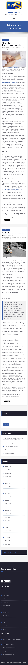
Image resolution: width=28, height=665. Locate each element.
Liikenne (4, 608)
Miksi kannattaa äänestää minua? (11, 446)
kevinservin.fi (5, 47)
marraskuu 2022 (8, 480)
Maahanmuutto (6, 615)
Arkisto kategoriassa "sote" (15, 28)
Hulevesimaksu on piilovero (10, 443)
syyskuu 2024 (8, 469)
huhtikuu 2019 (8, 523)
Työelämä (5, 625)
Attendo (24, 237)
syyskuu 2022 (8, 486)
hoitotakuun (14, 82)
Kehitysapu (5, 598)
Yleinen (4, 629)
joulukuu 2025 (8, 466)
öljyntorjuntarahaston (11, 196)
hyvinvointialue (10, 49)
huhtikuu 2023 (8, 473)
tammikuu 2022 (8, 496)
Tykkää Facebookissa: (9, 552)
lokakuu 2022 (7, 483)
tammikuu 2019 (8, 530)
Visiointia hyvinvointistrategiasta (11, 44)
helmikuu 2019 (8, 527)
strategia (17, 49)
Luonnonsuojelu (6, 612)
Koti (8, 28)
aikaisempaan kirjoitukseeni (12, 67)
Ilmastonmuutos (6, 595)
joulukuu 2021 (8, 500)
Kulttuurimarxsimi (6, 605)
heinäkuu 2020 (8, 507)
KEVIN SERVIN (14, 12)
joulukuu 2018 (8, 534)
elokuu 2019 (7, 517)
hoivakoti (8, 239)
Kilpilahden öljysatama (7, 189)
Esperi (4, 239)
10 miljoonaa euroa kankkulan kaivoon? (12, 449)
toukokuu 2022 (8, 493)
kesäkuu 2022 (8, 490)
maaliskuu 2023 (8, 476)
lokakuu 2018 (7, 540)
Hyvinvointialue (17, 47)
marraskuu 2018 (8, 537)
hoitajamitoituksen (6, 82)
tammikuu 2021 (8, 503)
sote (23, 47)
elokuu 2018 (7, 544)
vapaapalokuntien (9, 200)
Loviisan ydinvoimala (17, 189)
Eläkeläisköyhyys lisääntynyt (10, 453)
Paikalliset (5, 619)
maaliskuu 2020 (8, 513)
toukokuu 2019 (8, 520)
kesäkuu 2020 (8, 510)
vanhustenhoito (17, 239)
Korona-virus (5, 602)
